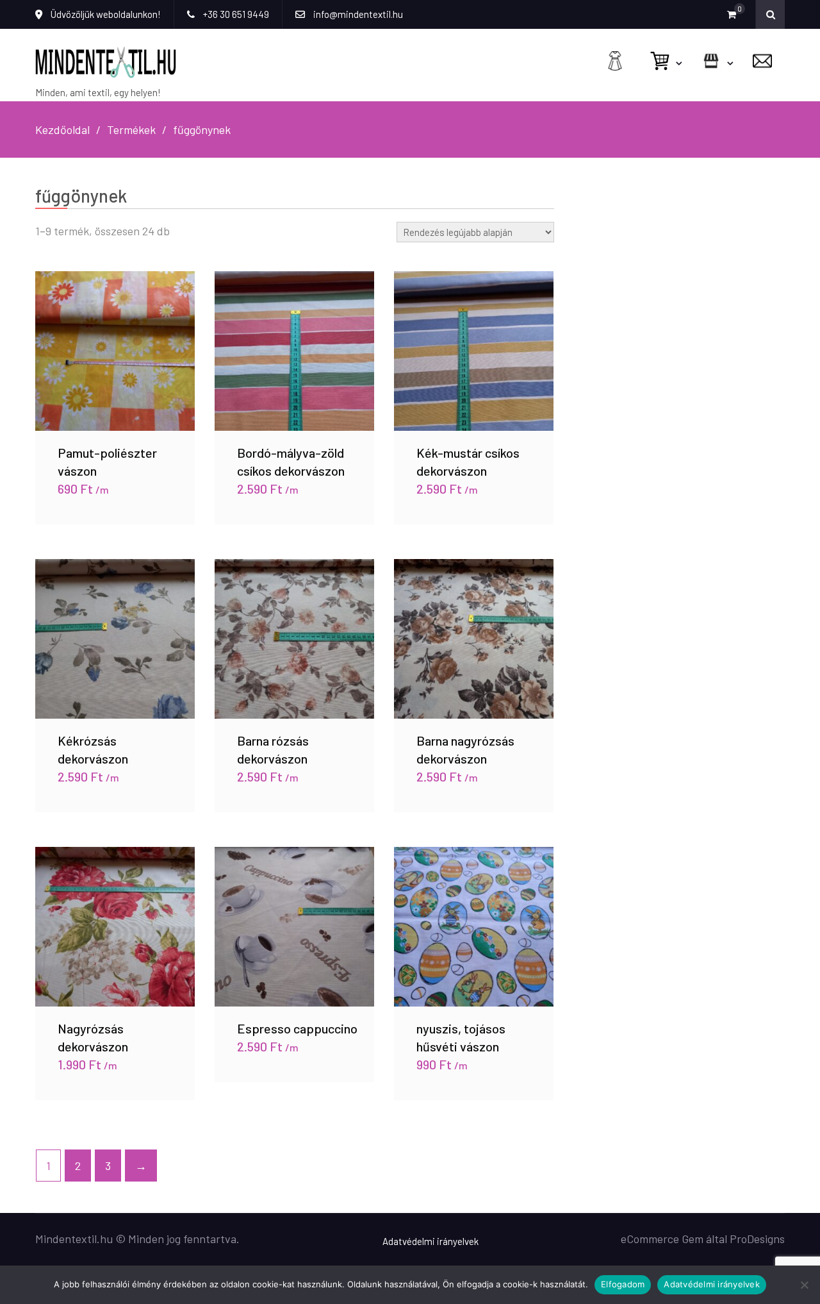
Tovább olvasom (294, 624)
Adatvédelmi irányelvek (430, 1241)
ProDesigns (757, 1239)
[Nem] (804, 1284)
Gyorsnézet (115, 366)
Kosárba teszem (115, 336)
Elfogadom (622, 1284)
